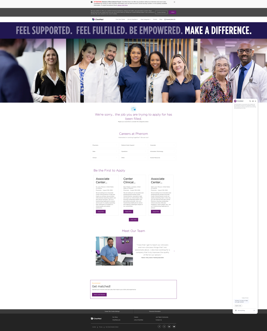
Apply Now (101, 211)
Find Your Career (120, 19)
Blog (161, 19)
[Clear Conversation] (250, 101)
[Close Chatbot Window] (255, 101)
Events (155, 19)
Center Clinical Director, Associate (130, 180)
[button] (161, 12)
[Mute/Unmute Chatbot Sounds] (253, 101)
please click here (123, 5)
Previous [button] (91, 251)
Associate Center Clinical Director (102, 180)
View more (133, 219)
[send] (254, 310)
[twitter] (164, 326)
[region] (245, 205)
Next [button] (174, 251)
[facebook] (159, 326)
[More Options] (236, 310)
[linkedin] (169, 326)
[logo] (96, 318)
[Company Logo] (94, 19)
